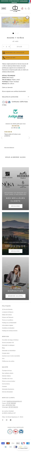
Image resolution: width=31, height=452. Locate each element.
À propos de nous (7, 370)
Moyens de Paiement (7, 317)
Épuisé (19, 46)
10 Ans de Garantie (7, 309)
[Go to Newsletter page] (22, 8)
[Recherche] (25, 8)
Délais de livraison (7, 315)
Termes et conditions (7, 320)
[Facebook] (2, 420)
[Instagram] (6, 420)
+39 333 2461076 (13, 407)
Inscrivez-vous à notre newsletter (11, 356)
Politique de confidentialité (9, 322)
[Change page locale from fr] (30, 1)
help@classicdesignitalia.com (14, 401)
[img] (15, 126)
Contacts (4, 386)
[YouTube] (10, 420)
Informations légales (7, 325)
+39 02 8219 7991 (10, 405)
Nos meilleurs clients (7, 373)
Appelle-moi (11, 57)
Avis (3, 358)
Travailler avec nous (7, 378)
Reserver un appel (15, 296)
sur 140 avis (14, 128)
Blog (3, 348)
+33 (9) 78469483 (11, 403)
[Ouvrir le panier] (28, 8)
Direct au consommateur (8, 381)
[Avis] (15, 114)
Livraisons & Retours (7, 312)
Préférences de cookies (8, 361)
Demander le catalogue (8, 345)
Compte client (5, 353)
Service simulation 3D (8, 342)
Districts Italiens (6, 376)
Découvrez (15, 206)
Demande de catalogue (15, 52)
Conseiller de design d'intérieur (10, 340)
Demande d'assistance (8, 389)
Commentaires (6, 384)
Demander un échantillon (9, 350)
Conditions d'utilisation (8, 328)
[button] (2, 137)
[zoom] (27, 17)
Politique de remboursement (9, 330)
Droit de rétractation (7, 392)
